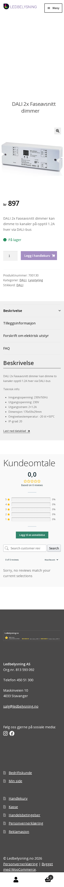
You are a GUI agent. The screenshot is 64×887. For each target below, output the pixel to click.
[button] (57, 131)
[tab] (32, 311)
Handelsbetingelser (24, 815)
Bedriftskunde (20, 772)
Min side (15, 781)
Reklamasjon (19, 831)
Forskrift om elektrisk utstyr (26, 335)
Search (54, 548)
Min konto (16, 879)
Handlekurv (18, 798)
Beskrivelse (12, 310)
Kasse (13, 806)
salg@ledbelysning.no (20, 706)
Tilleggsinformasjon (19, 323)
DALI (22, 280)
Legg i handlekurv (37, 255)
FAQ (6, 348)
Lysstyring (35, 280)
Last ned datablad (14, 431)
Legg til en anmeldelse (32, 535)
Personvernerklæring (26, 823)
